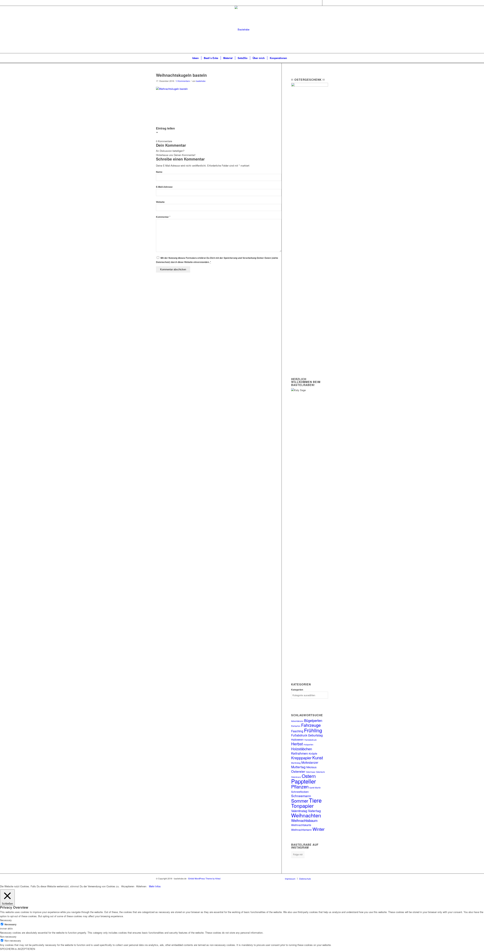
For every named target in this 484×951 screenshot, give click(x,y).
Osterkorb (320, 771)
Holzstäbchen (301, 748)
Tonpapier (302, 805)
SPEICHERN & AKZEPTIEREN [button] (17, 949)
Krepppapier (301, 757)
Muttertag (298, 766)
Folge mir (298, 854)
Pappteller (303, 781)
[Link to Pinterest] (325, 3)
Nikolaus (311, 767)
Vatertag (314, 810)
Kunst (317, 757)
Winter (318, 829)
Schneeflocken (300, 792)
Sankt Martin (315, 787)
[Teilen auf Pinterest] (161, 132)
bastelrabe (201, 81)
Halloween (297, 739)
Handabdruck (310, 739)
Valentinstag (299, 811)
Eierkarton (295, 726)
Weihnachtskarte (301, 825)
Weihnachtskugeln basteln (181, 75)
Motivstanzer (309, 762)
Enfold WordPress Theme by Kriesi (204, 878)
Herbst (297, 743)
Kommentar (163, 217)
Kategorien (297, 689)
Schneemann (301, 795)
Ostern (309, 775)
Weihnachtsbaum (304, 820)
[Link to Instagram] (319, 3)
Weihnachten (306, 815)
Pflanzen (300, 786)
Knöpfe (313, 753)
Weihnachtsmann (301, 830)
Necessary (10, 924)
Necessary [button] (6, 920)
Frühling (313, 730)
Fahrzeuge (311, 725)
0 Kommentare (183, 81)
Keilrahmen (299, 753)
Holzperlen (308, 744)
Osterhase (310, 771)
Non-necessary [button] (8, 936)
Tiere (315, 800)
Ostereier (298, 771)
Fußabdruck (299, 735)
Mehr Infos (155, 886)
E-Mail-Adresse (164, 186)
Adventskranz (297, 721)
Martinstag (296, 762)
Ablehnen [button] (141, 886)
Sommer (299, 800)
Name (159, 172)
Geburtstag (315, 735)
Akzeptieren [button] (127, 886)
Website (160, 202)
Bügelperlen (313, 720)
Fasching (297, 731)
